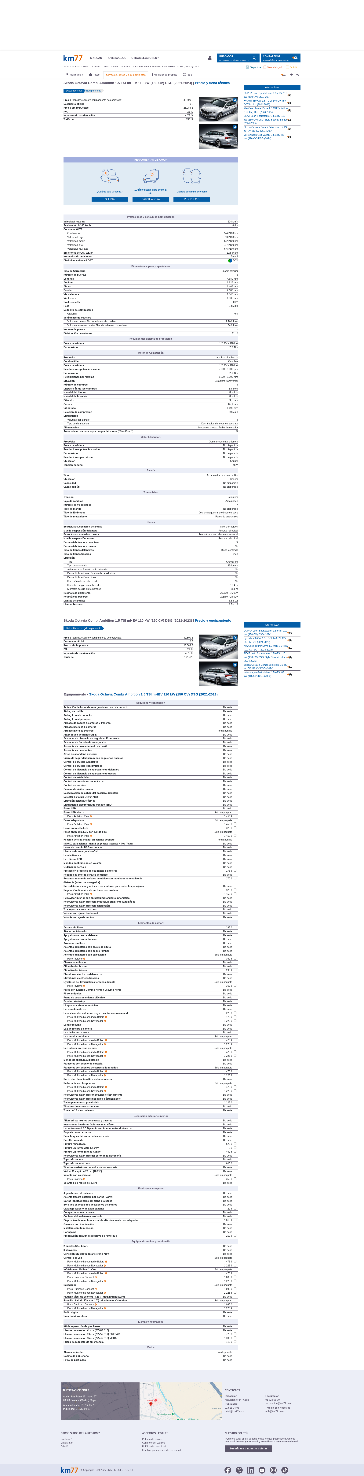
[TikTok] (284, 1470)
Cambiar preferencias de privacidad (161, 1450)
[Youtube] (262, 1470)
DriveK (64, 1446)
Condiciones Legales (153, 1442)
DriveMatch (67, 1442)
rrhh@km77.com (274, 1411)
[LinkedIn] (250, 1470)
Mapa (93, 1400)
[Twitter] (239, 1470)
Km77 (73, 58)
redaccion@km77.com (237, 1399)
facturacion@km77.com (278, 1403)
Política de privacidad (154, 1446)
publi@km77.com (234, 1411)
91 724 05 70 (88, 1405)
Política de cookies (152, 1439)
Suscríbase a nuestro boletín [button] (248, 1448)
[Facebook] (227, 1470)
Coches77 (66, 1439)
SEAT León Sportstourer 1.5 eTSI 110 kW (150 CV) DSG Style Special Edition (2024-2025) (265, 119)
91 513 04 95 (83, 1408)
